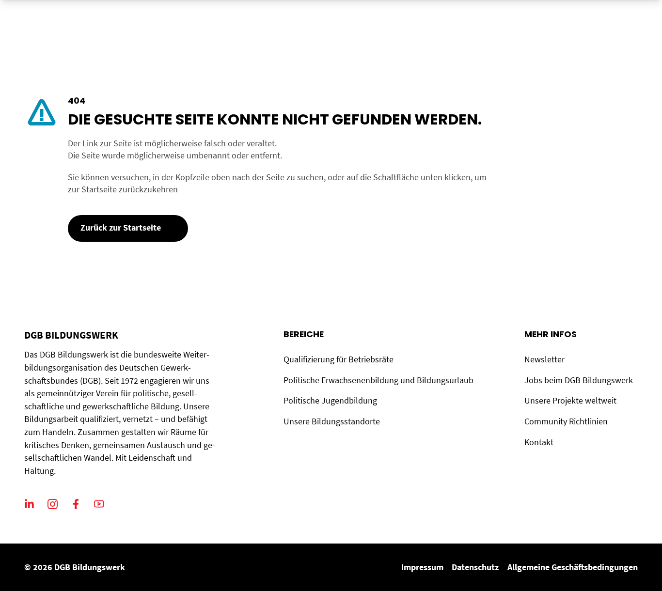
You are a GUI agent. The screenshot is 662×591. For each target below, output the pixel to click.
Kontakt (538, 442)
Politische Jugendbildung (330, 400)
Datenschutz (475, 567)
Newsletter (544, 359)
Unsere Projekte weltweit (570, 400)
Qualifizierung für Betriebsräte (339, 359)
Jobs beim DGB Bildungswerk (578, 380)
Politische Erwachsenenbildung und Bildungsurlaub (378, 380)
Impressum (422, 567)
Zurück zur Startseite (120, 227)
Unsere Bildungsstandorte (332, 421)
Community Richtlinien (566, 421)
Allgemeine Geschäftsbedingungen (572, 567)
